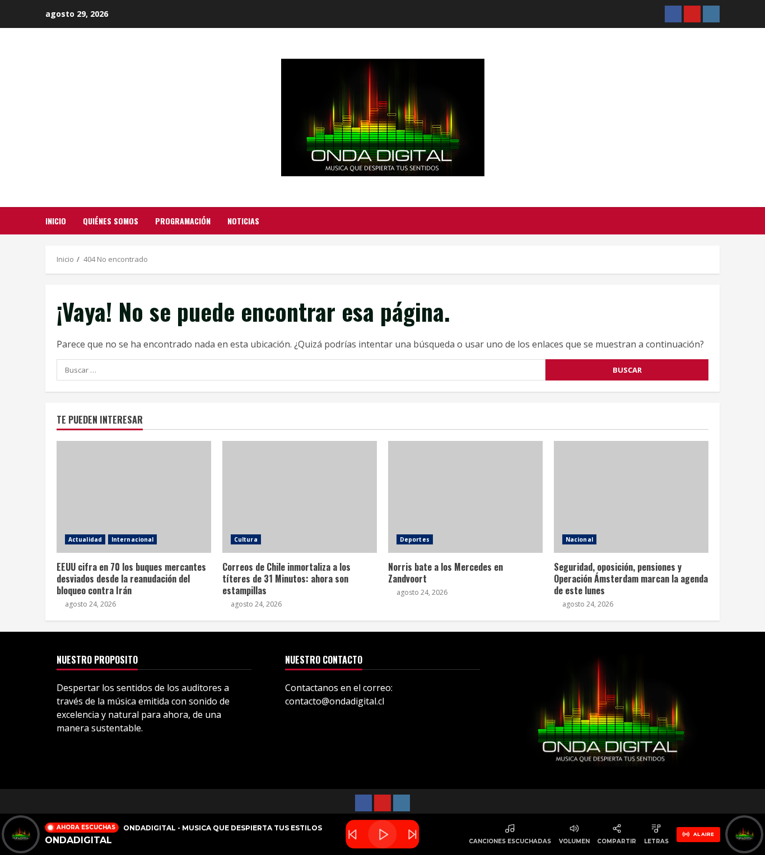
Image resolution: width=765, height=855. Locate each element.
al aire (703, 834)
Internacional (132, 539)
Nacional (579, 539)
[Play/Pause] (382, 834)
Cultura (246, 539)
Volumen (574, 841)
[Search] (716, 221)
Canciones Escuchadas (510, 841)
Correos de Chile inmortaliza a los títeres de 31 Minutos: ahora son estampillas (299, 497)
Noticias (243, 221)
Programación (183, 221)
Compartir (616, 841)
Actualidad (85, 539)
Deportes (415, 539)
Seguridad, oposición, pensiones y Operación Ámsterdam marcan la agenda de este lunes (631, 497)
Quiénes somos (110, 221)
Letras (656, 841)
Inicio (55, 221)
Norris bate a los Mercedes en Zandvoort (465, 497)
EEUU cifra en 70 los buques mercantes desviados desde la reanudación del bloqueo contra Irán (134, 497)
